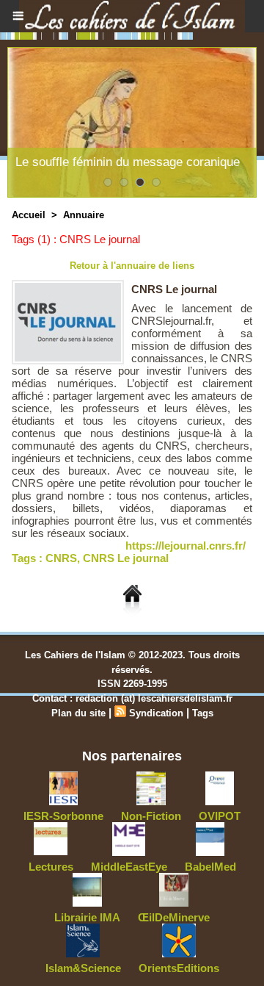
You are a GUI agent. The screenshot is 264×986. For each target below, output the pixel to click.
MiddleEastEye (129, 866)
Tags (202, 713)
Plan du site (78, 713)
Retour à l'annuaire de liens (132, 265)
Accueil (28, 214)
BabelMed (210, 866)
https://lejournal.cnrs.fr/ (185, 545)
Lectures (51, 866)
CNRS (61, 558)
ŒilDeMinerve (174, 917)
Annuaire (83, 214)
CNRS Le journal (174, 289)
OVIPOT (220, 816)
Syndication (156, 713)
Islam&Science (83, 968)
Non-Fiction (151, 816)
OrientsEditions (179, 968)
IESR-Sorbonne (63, 816)
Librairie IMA (87, 917)
